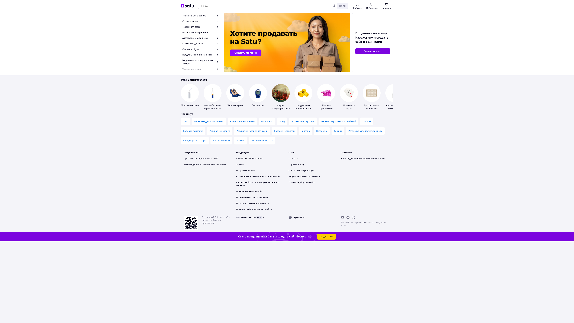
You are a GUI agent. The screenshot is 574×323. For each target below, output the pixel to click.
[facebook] (348, 217)
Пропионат (267, 121)
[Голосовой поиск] (334, 6)
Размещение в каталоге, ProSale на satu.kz (258, 176)
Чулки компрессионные (242, 121)
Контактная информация (301, 170)
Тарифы (240, 164)
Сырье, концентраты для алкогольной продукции (281, 110)
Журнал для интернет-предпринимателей (363, 158)
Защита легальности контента (304, 176)
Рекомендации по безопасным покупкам (205, 164)
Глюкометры (258, 105)
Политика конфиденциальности (252, 203)
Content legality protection (301, 182)
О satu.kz (293, 158)
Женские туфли (235, 105)
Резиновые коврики (219, 130)
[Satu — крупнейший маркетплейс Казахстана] (187, 6)
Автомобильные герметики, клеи (212, 107)
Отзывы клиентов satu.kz (249, 191)
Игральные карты (349, 107)
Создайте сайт (243, 158)
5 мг (185, 121)
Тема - (248, 217)
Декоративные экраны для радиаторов (371, 108)
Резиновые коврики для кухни (252, 130)
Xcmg (282, 121)
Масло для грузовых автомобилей (338, 121)
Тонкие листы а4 (221, 140)
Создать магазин (372, 51)
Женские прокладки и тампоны (326, 108)
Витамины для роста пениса (208, 121)
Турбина (366, 121)
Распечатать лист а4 (262, 140)
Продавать (241, 170)
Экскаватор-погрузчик (302, 121)
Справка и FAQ (296, 164)
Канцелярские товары (194, 140)
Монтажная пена (190, 105)
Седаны (338, 130)
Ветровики (321, 130)
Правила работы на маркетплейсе (254, 209)
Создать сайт (326, 236)
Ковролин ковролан (284, 130)
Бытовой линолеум (193, 130)
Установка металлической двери (365, 130)
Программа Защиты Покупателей (201, 158)
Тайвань (305, 130)
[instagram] (353, 217)
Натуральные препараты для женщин (303, 108)
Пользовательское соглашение (252, 197)
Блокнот (240, 140)
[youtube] (342, 217)
